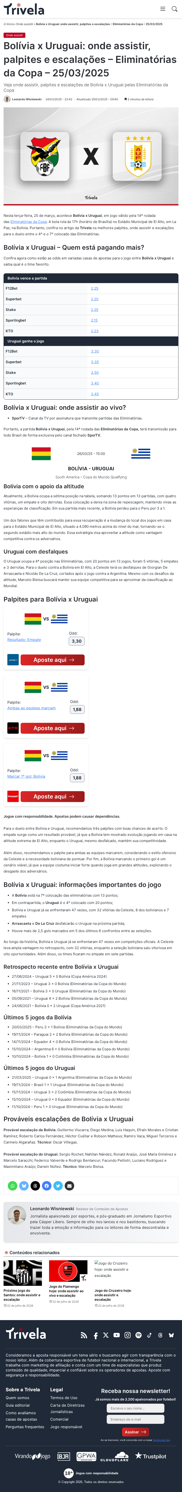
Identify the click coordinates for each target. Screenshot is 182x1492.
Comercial (59, 1419)
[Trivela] (24, 9)
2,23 (95, 331)
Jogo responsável (66, 1426)
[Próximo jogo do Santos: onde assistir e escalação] (23, 1273)
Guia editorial (18, 1405)
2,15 (94, 320)
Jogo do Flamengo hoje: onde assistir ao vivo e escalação (66, 1290)
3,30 (95, 351)
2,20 (94, 299)
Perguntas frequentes (25, 1426)
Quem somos (17, 1397)
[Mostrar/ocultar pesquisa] (174, 9)
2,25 (94, 288)
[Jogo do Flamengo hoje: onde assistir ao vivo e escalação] (68, 1271)
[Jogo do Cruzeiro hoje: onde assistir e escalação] (114, 1273)
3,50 (95, 372)
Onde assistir (24, 24)
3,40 (95, 383)
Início (10, 24)
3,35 (95, 362)
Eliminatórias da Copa (28, 221)
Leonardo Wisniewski (52, 1208)
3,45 (95, 394)
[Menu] (162, 8)
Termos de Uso (63, 1397)
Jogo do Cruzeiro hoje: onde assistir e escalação (113, 1294)
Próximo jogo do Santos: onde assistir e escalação (22, 1294)
